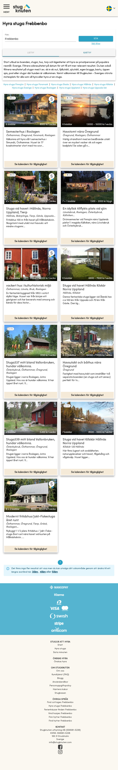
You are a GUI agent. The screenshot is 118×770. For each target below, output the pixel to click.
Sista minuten (60, 652)
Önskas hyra (60, 662)
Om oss (60, 671)
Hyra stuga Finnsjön (13, 85)
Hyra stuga (60, 649)
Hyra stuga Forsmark (37, 85)
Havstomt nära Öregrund (80, 131)
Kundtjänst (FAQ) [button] (60, 675)
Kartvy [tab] (87, 53)
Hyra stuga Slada (60, 85)
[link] (60, 702)
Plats (7, 35)
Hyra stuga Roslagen (45, 88)
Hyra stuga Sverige (22, 88)
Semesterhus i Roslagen (23, 131)
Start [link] (60, 645)
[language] (110, 8)
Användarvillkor (60, 682)
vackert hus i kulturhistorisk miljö (28, 285)
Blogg (60, 678)
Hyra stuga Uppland (69, 88)
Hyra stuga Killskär (103, 85)
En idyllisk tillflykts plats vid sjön (85, 208)
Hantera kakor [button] (60, 689)
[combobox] (38, 38)
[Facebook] (60, 747)
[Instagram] (60, 752)
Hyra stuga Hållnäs (81, 85)
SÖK (96, 39)
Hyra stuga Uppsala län (95, 88)
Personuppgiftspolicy (60, 686)
